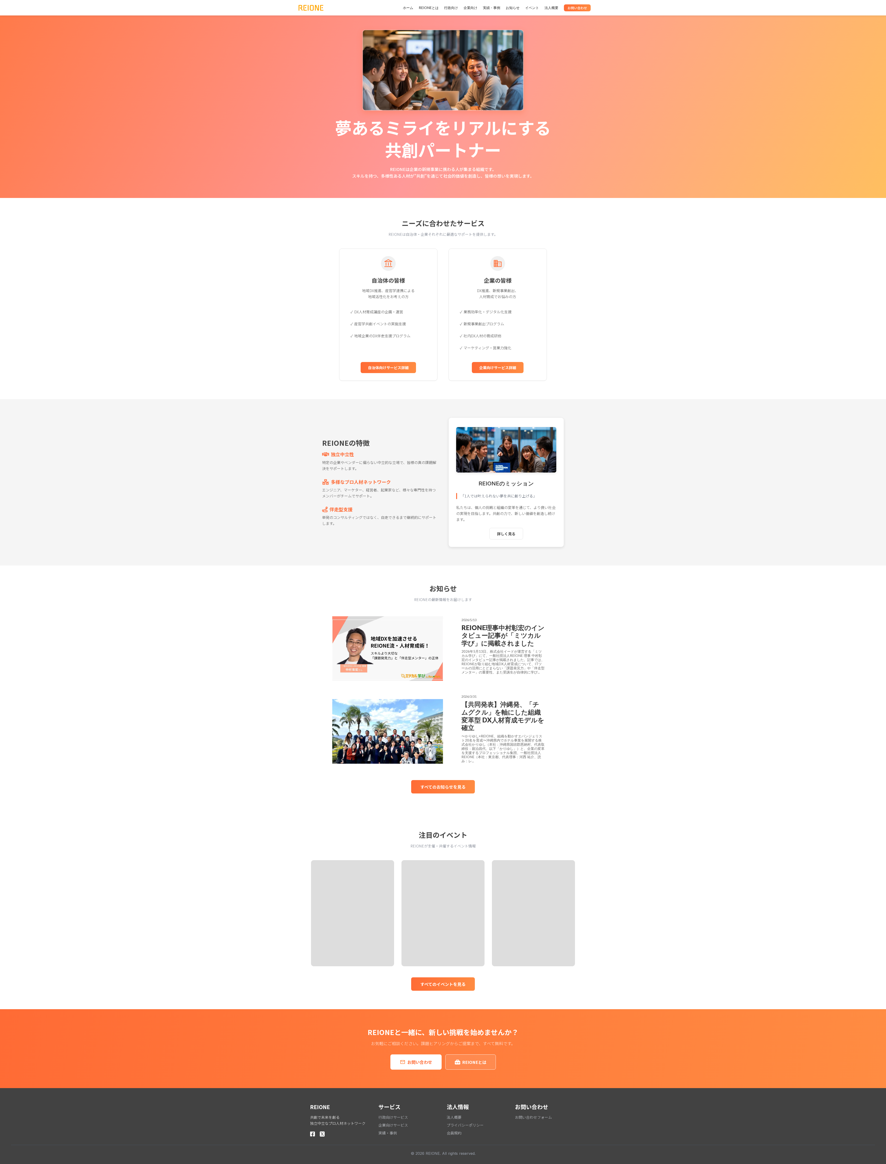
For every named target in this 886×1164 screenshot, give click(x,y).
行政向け (451, 8)
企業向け (470, 8)
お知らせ (513, 8)
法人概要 (551, 8)
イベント (532, 8)
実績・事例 (491, 8)
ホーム (408, 8)
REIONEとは (429, 8)
